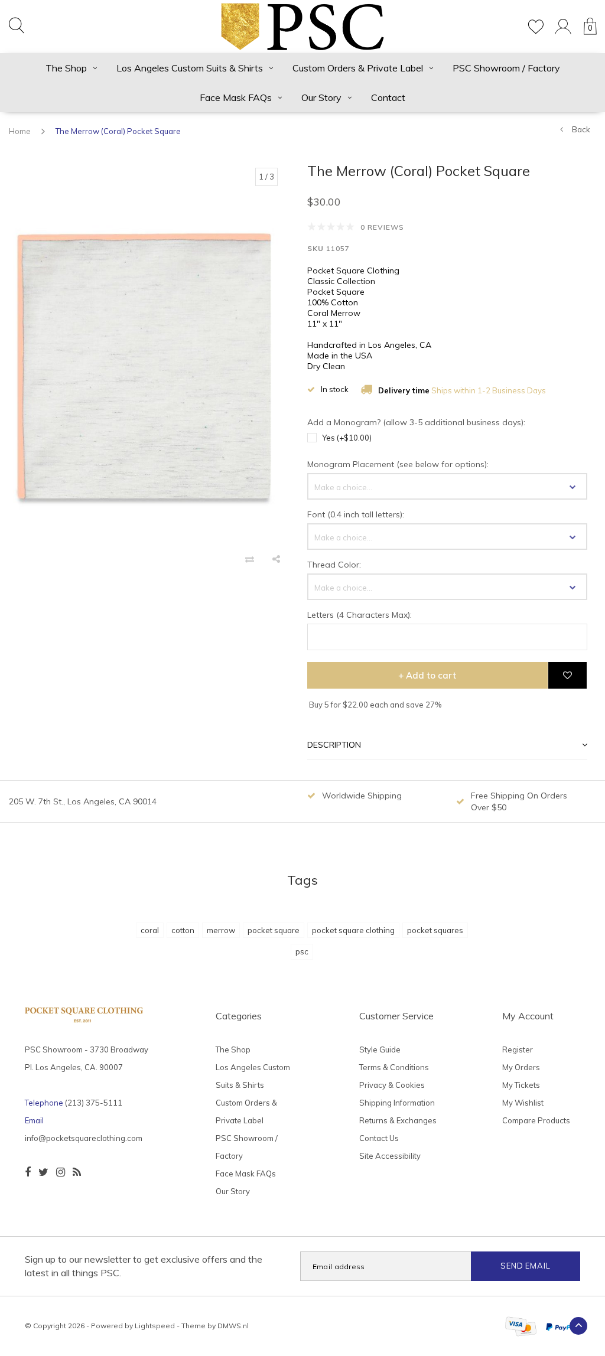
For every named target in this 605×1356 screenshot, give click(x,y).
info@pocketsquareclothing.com (83, 1138)
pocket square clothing (353, 930)
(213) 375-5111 (93, 1102)
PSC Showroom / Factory (506, 68)
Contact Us (379, 1138)
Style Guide (380, 1049)
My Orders (521, 1067)
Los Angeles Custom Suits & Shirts (189, 68)
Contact (388, 97)
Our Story (321, 97)
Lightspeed (155, 1325)
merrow (221, 930)
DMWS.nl (233, 1325)
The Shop (66, 68)
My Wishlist (523, 1102)
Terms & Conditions (394, 1067)
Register (517, 1049)
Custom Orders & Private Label (357, 68)
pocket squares (435, 930)
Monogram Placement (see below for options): (398, 464)
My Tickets (521, 1085)
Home (20, 131)
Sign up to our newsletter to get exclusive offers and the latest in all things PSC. (143, 1266)
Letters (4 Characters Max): (359, 614)
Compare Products (536, 1120)
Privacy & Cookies (392, 1085)
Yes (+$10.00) (347, 437)
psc (301, 951)
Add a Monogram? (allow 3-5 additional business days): (416, 422)
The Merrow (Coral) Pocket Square (118, 131)
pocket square (274, 930)
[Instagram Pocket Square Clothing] (60, 1172)
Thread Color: (334, 564)
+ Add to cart (427, 675)
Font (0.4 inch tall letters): (355, 514)
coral (150, 930)
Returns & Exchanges (398, 1120)
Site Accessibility (390, 1156)
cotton (182, 930)
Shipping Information (397, 1102)
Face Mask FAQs (236, 97)
